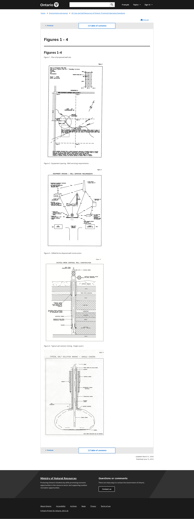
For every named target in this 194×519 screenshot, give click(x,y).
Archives (73, 506)
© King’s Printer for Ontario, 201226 (54, 511)
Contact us (106, 489)
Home (43, 13)
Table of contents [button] (102, 27)
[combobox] (92, 4)
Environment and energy (58, 13)
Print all (146, 20)
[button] (112, 4)
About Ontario (45, 506)
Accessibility (60, 506)
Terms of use (106, 506)
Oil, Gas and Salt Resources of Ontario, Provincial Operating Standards (98, 13)
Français (125, 4)
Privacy (93, 506)
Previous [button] (50, 25)
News (84, 506)
